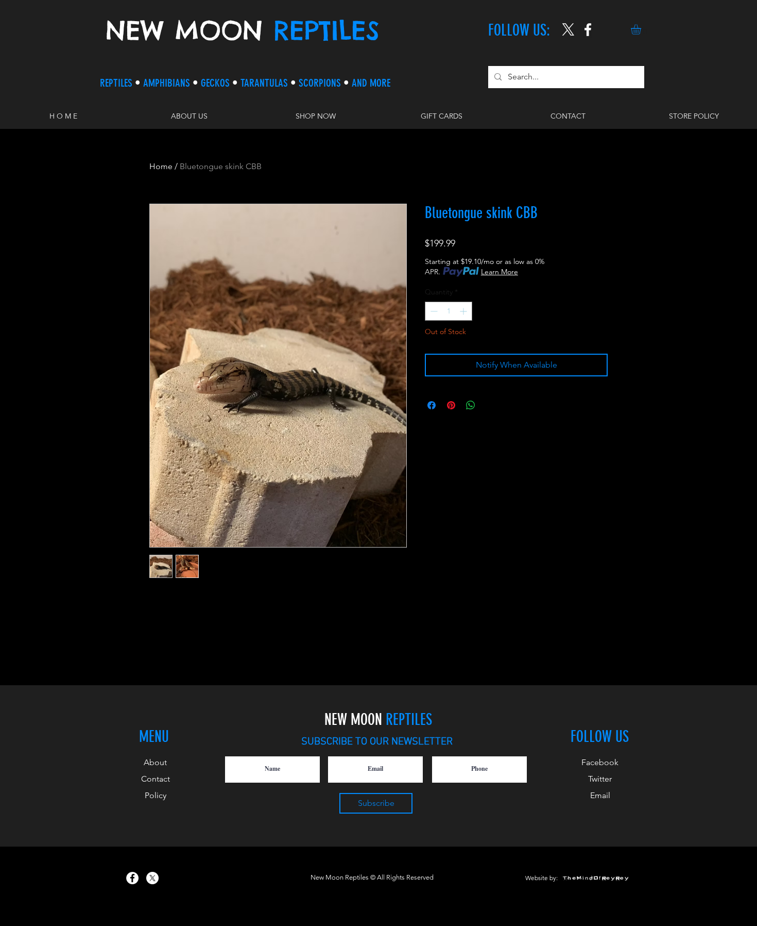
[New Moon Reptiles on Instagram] (587, 29)
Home (161, 166)
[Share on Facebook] (431, 405)
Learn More (499, 271)
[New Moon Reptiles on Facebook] (132, 878)
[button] (642, 29)
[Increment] (464, 311)
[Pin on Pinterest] (451, 405)
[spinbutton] (448, 311)
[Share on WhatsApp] (470, 405)
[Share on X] (490, 405)
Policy (155, 795)
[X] (568, 29)
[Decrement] (432, 311)
